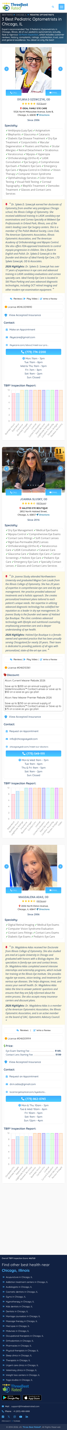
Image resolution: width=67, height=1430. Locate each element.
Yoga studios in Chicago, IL (19, 1380)
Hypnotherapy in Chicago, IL (19, 1301)
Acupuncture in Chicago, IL (18, 1277)
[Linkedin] (27, 1417)
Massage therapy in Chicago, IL (21, 1321)
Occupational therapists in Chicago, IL (24, 1335)
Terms (16, 1421)
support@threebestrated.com (25, 1406)
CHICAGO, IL (21, 15)
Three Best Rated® (32, 1427)
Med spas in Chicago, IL (17, 1326)
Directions (44, 115)
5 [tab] (38, 85)
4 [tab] (35, 85)
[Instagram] (15, 1417)
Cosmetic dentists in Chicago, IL (21, 1291)
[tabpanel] (33, 70)
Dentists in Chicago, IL (16, 1311)
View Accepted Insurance (22, 315)
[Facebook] (3, 1417)
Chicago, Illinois (16, 1270)
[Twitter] (9, 1417)
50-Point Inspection (28, 34)
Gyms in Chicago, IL (15, 1296)
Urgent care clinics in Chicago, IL (21, 1365)
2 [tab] (30, 85)
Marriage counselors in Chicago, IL (22, 1316)
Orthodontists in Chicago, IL (19, 1340)
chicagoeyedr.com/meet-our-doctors (29, 746)
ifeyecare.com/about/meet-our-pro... (29, 345)
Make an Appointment (22, 329)
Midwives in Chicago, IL (17, 1331)
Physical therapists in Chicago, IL (21, 1350)
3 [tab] (33, 85)
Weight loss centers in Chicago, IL (22, 1375)
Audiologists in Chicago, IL (18, 1286)
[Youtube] (20, 1417)
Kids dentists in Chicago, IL (19, 1306)
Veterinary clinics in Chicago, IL (21, 1370)
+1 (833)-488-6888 (21, 1411)
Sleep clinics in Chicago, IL (18, 1355)
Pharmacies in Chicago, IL (18, 1345)
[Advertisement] (33, 1221)
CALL (14, 92)
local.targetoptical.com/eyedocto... (28, 1092)
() (41, 103)
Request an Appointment (23, 731)
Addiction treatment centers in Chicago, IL (26, 1282)
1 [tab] (28, 85)
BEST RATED (7, 15)
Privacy (6, 1421)
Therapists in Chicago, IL (17, 1360)
